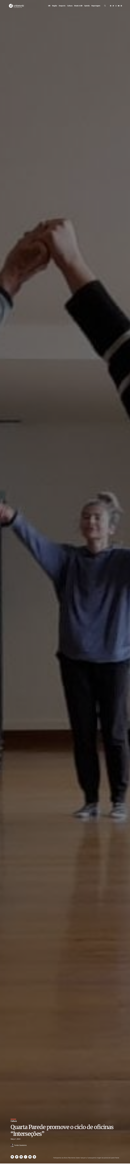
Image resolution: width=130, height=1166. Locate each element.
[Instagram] (116, 5)
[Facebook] (110, 5)
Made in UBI (78, 6)
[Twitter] (113, 5)
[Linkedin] (121, 5)
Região (54, 6)
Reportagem (95, 6)
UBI (49, 6)
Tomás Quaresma (20, 1145)
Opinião (87, 6)
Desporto (62, 6)
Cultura (69, 6)
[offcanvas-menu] (105, 6)
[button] (12, 1157)
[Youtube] (118, 5)
